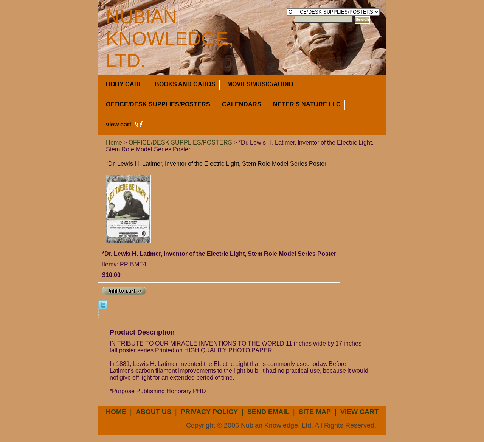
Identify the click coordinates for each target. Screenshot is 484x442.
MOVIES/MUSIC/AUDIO (260, 84)
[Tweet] (102, 304)
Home (114, 142)
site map (315, 412)
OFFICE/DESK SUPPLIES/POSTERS (158, 104)
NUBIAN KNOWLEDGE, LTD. (170, 38)
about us (153, 412)
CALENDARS (241, 104)
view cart (118, 124)
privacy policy (209, 412)
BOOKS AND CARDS (185, 84)
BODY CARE (124, 84)
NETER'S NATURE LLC (307, 104)
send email (268, 412)
